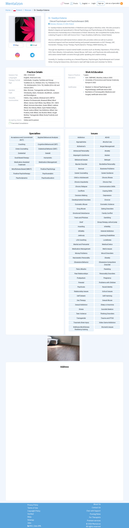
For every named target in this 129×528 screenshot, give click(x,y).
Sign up (101, 3)
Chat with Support (93, 511)
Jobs (29, 523)
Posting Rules (95, 514)
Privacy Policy (32, 505)
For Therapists (95, 517)
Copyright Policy (33, 511)
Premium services (94, 520)
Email (34, 45)
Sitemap (30, 520)
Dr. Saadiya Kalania (57, 18)
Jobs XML (37, 526)
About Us (97, 504)
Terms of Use (32, 508)
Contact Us (96, 507)
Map (17, 45)
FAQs (29, 517)
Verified (30, 514)
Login (94, 3)
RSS (31, 526)
